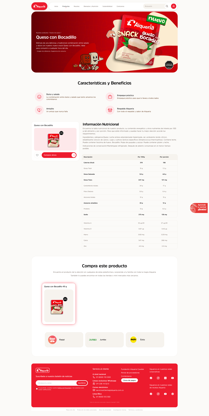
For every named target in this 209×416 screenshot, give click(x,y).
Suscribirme (82, 383)
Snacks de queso (55, 32)
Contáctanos (126, 376)
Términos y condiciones (135, 410)
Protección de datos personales (87, 410)
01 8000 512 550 (103, 397)
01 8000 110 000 (103, 377)
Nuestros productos (42, 32)
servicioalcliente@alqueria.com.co (110, 390)
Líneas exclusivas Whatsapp (104, 381)
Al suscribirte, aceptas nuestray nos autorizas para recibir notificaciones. (61, 388)
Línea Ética (97, 394)
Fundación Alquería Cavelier (132, 369)
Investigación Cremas (119, 410)
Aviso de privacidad (105, 410)
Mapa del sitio (70, 410)
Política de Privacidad (64, 388)
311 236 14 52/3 (102, 384)
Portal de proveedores (130, 373)
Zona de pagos (129, 380)
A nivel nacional (99, 374)
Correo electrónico (100, 387)
